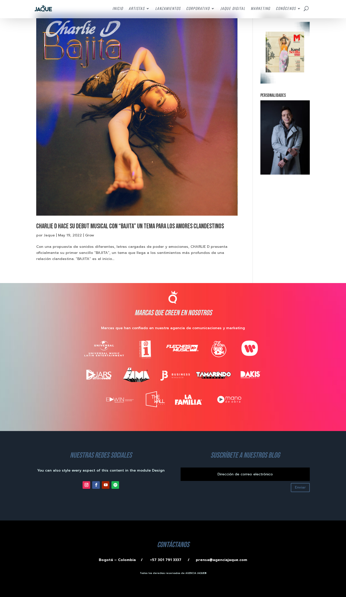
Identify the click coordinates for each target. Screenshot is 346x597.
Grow (89, 235)
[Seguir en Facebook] (96, 485)
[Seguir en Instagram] (86, 485)
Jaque (49, 235)
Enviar (300, 487)
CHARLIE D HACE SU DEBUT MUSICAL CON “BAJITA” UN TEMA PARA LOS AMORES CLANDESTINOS (130, 226)
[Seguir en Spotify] (115, 485)
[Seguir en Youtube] (105, 485)
